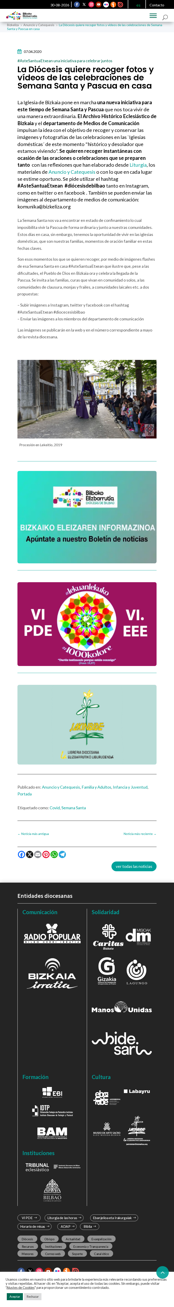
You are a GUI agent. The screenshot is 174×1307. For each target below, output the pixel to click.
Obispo (49, 1239)
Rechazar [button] (33, 1296)
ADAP (65, 1226)
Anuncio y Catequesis (71, 172)
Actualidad (73, 1239)
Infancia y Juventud (130, 787)
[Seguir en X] (84, 4)
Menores (28, 1254)
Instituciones (53, 1246)
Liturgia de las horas (62, 1218)
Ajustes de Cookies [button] (21, 1288)
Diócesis (27, 1239)
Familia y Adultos (96, 787)
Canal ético (101, 1254)
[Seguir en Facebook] (77, 4)
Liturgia (138, 165)
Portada (24, 793)
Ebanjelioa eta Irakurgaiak (112, 1218)
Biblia (88, 1226)
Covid (55, 807)
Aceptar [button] (15, 1296)
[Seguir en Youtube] (99, 4)
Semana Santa (73, 807)
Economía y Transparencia (90, 1246)
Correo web (53, 1254)
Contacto (157, 5)
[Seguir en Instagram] (91, 4)
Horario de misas (32, 1226)
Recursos (28, 1246)
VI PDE (27, 1218)
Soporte (77, 1254)
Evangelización (101, 1239)
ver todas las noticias (134, 866)
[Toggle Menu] (153, 15)
